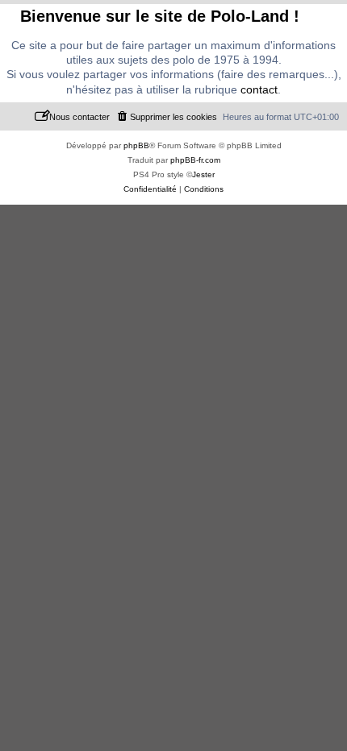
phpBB (136, 145)
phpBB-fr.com (195, 160)
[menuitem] (166, 117)
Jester (203, 174)
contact (259, 89)
